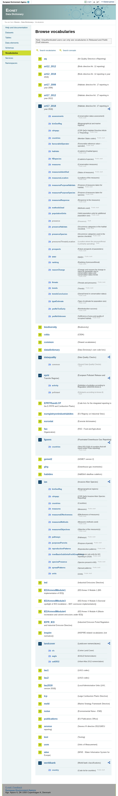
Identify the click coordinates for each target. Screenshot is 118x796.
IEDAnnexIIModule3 (55, 601)
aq (45, 59)
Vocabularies (11, 53)
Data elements (12, 43)
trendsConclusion (60, 294)
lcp (45, 696)
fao (45, 429)
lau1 (46, 670)
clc (53, 651)
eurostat (48, 421)
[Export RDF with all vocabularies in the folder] (109, 109)
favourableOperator (60, 144)
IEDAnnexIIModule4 (55, 611)
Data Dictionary (27, 22)
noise (47, 711)
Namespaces (11, 63)
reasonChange (58, 270)
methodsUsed (58, 208)
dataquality (50, 357)
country (55, 770)
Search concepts (69, 50)
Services (9, 58)
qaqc (54, 257)
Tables (8, 37)
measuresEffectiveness (62, 515)
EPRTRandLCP (52, 403)
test (46, 737)
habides (48, 474)
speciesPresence (59, 562)
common (49, 342)
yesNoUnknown (59, 316)
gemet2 (48, 459)
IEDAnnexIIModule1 (55, 590)
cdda (47, 334)
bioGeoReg (57, 124)
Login (89, 2)
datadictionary (52, 350)
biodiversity (50, 327)
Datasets (9, 32)
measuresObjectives (61, 529)
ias (45, 482)
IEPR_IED (49, 622)
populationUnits (59, 213)
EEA (17, 2)
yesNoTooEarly (58, 309)
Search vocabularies (48, 50)
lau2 (46, 678)
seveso (48, 726)
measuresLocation (60, 178)
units (54, 573)
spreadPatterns (58, 568)
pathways (56, 537)
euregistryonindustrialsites (58, 414)
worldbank (50, 763)
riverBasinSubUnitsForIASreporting (64, 554)
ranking (55, 262)
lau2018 (48, 685)
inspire (48, 633)
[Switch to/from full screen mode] (98, 2)
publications (51, 719)
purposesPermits (59, 543)
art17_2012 (50, 95)
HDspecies (56, 159)
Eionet (16, 22)
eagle (54, 656)
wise (46, 752)
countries (56, 138)
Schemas (9, 48)
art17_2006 (50, 84)
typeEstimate (57, 301)
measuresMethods (60, 522)
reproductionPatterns (61, 549)
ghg (46, 467)
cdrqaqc (55, 130)
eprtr (46, 375)
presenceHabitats (59, 227)
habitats (55, 151)
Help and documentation (16, 27)
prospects (56, 249)
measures (56, 164)
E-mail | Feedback (13, 787)
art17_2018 (50, 106)
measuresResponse (60, 200)
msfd (47, 703)
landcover (49, 643)
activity (55, 385)
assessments (57, 116)
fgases (47, 439)
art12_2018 (50, 74)
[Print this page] (94, 2)
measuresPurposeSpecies (63, 193)
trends (55, 288)
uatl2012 (55, 661)
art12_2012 (50, 66)
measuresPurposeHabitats (63, 185)
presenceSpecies (59, 234)
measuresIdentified (60, 172)
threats (55, 282)
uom (46, 744)
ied (45, 582)
